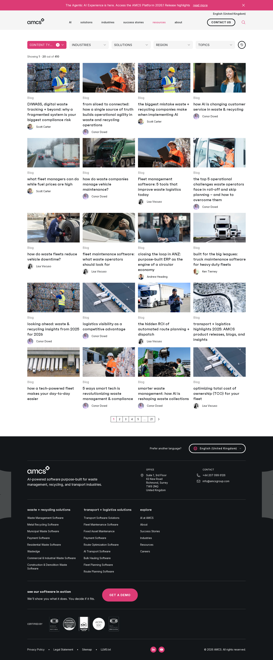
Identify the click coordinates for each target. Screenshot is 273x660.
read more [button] (200, 5)
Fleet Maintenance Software (101, 524)
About (143, 524)
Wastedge (33, 551)
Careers (145, 551)
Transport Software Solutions (101, 517)
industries (107, 22)
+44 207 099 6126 (214, 475)
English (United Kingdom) (229, 13)
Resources (146, 544)
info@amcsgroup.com (216, 481)
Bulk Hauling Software (97, 558)
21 (151, 419)
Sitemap (87, 649)
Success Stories (150, 531)
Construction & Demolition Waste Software (47, 566)
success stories (133, 22)
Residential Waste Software (44, 544)
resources (159, 22)
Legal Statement (63, 649)
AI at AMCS (147, 517)
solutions (86, 22)
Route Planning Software (99, 571)
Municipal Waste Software (43, 531)
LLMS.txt (106, 649)
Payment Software (38, 538)
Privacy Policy (36, 649)
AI (70, 22)
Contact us (221, 22)
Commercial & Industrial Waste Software (51, 558)
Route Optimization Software (101, 544)
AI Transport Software (97, 551)
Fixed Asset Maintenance (99, 531)
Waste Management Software (45, 517)
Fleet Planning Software (98, 564)
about (178, 22)
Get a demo (120, 595)
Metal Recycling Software (43, 524)
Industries (146, 538)
